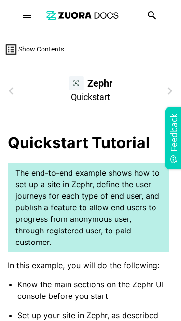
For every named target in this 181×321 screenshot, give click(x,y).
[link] (82, 15)
